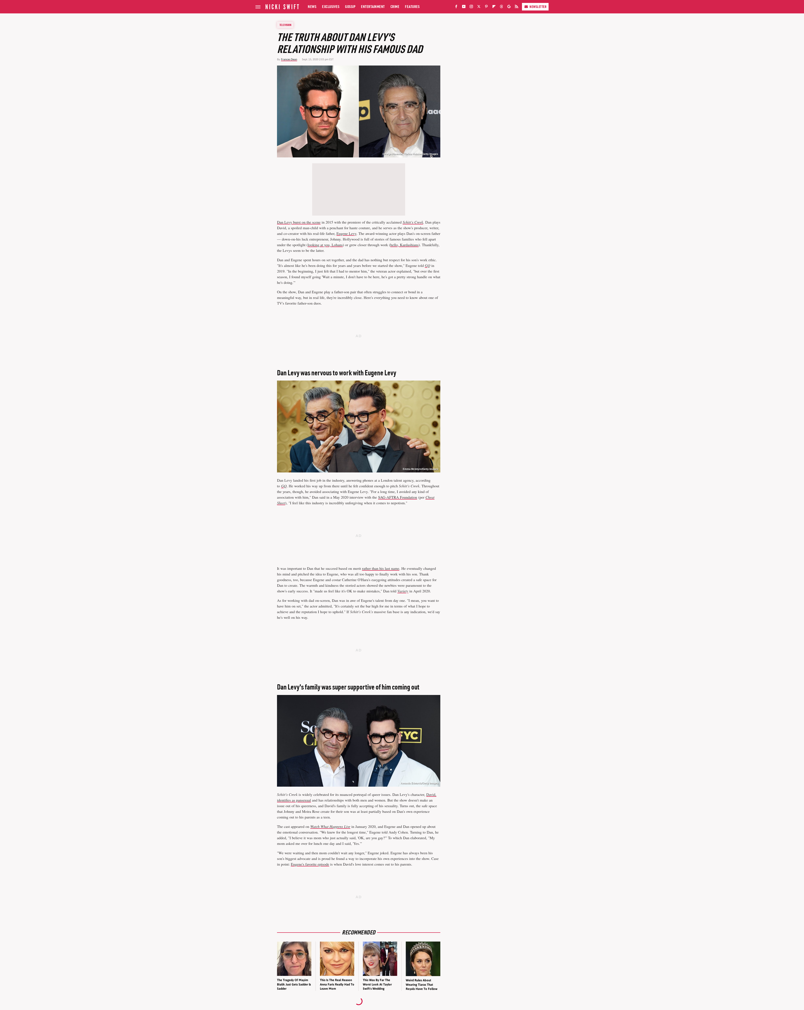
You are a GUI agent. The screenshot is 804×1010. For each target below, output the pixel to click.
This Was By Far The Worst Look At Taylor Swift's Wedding (377, 984)
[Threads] (501, 7)
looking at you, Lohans (325, 244)
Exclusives (330, 6)
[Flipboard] (494, 7)
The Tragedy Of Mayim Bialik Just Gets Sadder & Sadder (294, 984)
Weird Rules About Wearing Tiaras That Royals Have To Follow (421, 984)
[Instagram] (471, 7)
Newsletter (538, 7)
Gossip (350, 6)
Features (412, 6)
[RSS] (516, 7)
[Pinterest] (486, 7)
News (312, 6)
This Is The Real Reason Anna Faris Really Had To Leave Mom (337, 984)
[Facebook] (456, 7)
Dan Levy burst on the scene (299, 222)
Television (285, 25)
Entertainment (373, 6)
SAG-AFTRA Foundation (397, 497)
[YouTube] (464, 7)
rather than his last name (380, 568)
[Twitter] (479, 7)
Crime (394, 6)
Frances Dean (289, 59)
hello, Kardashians (404, 244)
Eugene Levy (346, 233)
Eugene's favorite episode (310, 864)
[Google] (509, 7)
